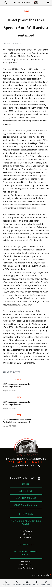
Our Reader (26, 561)
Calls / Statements (26, 537)
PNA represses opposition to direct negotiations (16, 385)
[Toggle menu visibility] (47, 2)
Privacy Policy (26, 505)
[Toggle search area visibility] (5, 2)
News (25, 10)
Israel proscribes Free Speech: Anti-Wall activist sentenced (17, 420)
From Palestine (26, 531)
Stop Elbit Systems (26, 568)
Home (26, 484)
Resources (26, 545)
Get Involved (26, 498)
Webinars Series (25, 565)
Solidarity (26, 534)
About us (26, 491)
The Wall (26, 514)
